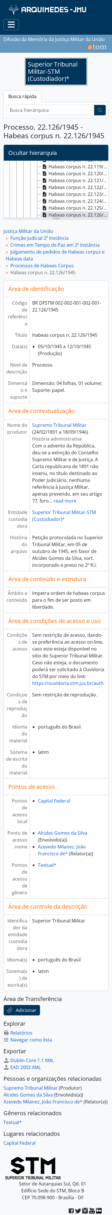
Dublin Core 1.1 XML (32, 1060)
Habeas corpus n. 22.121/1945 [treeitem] (78, 180)
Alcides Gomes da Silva (62, 833)
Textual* (47, 865)
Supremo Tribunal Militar (59, 425)
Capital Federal (54, 801)
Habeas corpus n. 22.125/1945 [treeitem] (78, 208)
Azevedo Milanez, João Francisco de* (42, 1102)
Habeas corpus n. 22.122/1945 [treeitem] (78, 187)
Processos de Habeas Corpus (42, 265)
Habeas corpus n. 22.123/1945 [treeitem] (78, 194)
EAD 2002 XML (25, 1067)
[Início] (48, 9)
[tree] (56, 189)
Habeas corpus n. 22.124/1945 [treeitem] (78, 201)
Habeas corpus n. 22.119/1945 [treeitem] (78, 166)
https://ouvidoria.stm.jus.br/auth (68, 683)
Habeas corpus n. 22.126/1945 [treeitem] (78, 215)
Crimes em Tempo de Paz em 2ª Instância (55, 245)
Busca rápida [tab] (22, 96)
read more (64, 501)
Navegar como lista (31, 1040)
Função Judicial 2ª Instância (39, 238)
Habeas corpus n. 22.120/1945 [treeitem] (78, 173)
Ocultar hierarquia (32, 153)
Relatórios (21, 1033)
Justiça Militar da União (28, 231)
